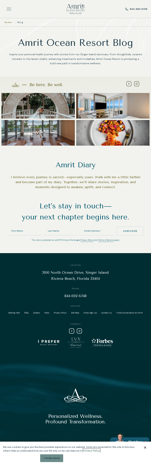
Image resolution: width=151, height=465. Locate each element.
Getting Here (14, 312)
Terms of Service (105, 240)
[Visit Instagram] (136, 83)
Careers (36, 312)
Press (46, 312)
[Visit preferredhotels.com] (75, 342)
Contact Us (106, 312)
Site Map (75, 312)
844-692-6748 (138, 9)
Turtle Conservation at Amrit (129, 312)
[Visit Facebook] (128, 83)
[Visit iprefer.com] (49, 342)
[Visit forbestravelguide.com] (102, 342)
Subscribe (130, 231)
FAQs (26, 312)
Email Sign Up (90, 312)
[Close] (145, 447)
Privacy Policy (86, 240)
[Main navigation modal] (9, 9)
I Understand (52, 458)
